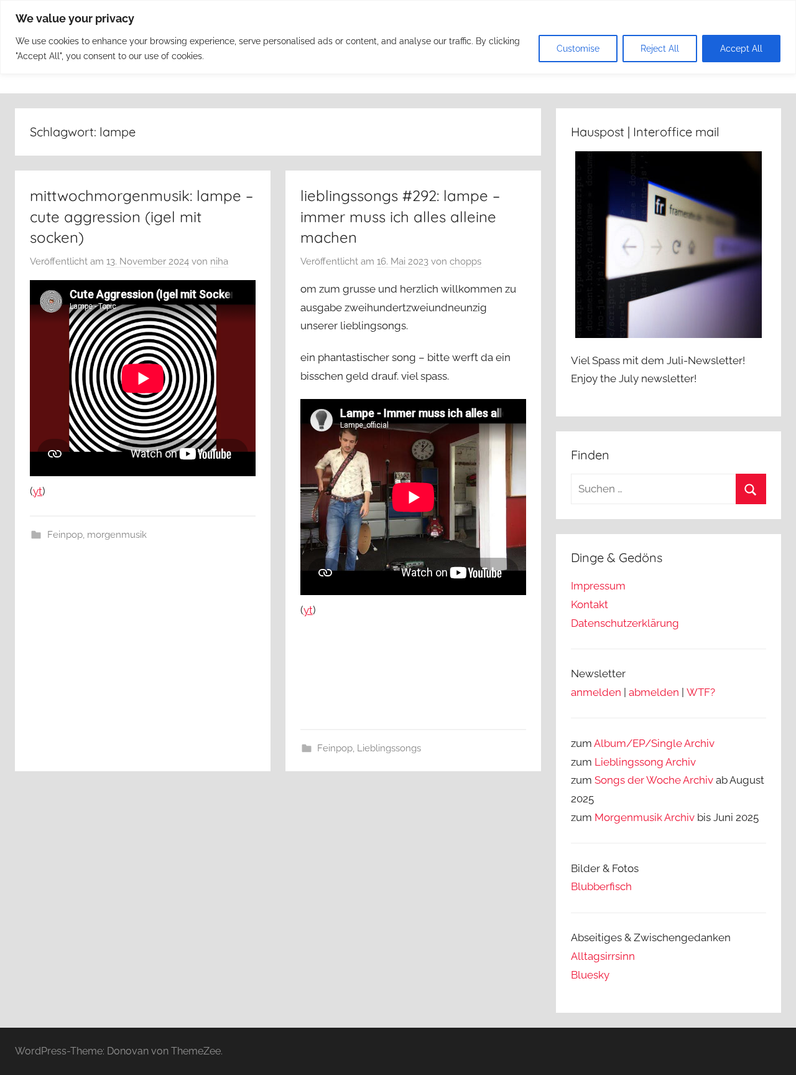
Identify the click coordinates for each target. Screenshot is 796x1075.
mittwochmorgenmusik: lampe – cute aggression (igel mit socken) (141, 216)
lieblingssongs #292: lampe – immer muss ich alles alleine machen (400, 216)
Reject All (660, 49)
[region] (398, 37)
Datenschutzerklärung (625, 623)
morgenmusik (117, 534)
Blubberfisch (601, 886)
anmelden (596, 692)
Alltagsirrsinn (603, 956)
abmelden (654, 692)
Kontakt (589, 604)
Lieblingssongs (389, 748)
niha (219, 261)
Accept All (741, 49)
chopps (465, 261)
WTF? (701, 692)
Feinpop (65, 534)
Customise (578, 49)
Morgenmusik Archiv (645, 817)
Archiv (680, 762)
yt (37, 491)
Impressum (598, 586)
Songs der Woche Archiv (654, 780)
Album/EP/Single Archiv (654, 743)
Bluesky (590, 975)
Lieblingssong (629, 762)
